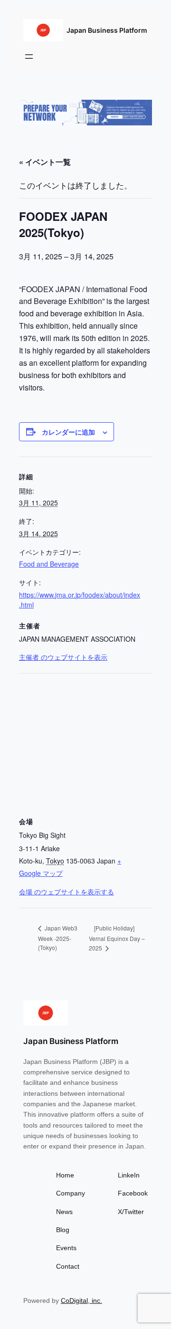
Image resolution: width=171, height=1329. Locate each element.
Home (65, 1175)
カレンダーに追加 (68, 432)
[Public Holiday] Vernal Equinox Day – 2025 (117, 938)
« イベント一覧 (45, 161)
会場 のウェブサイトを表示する (66, 891)
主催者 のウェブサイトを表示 (63, 657)
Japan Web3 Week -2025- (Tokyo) (57, 937)
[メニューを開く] (29, 56)
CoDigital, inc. (81, 1300)
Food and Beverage (49, 564)
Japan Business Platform (106, 30)
